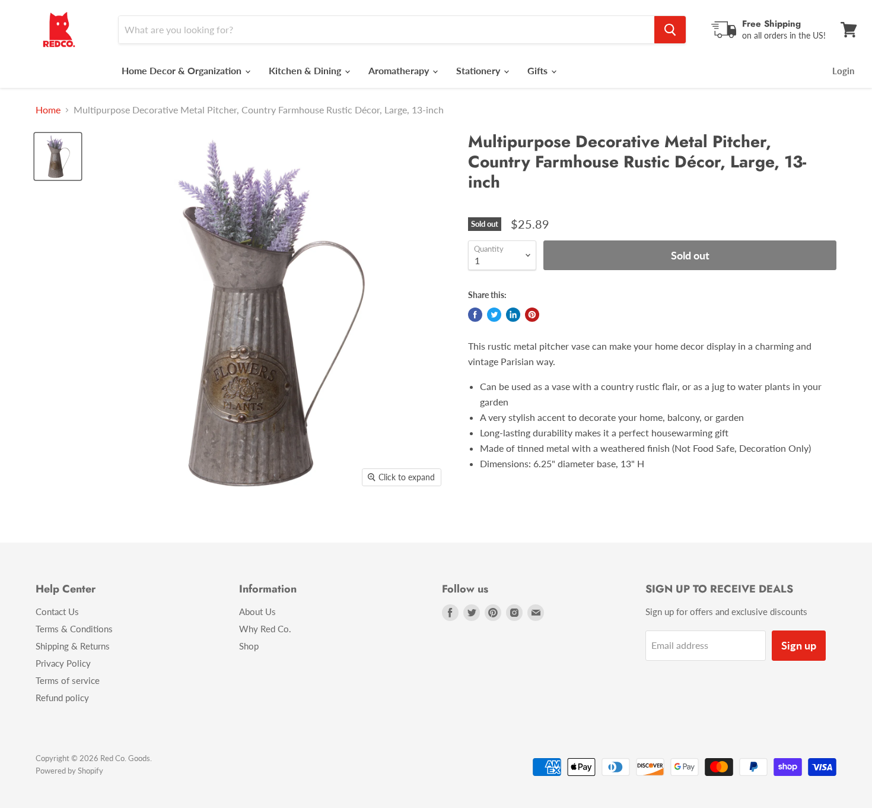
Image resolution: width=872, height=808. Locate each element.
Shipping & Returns (73, 646)
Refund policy (62, 697)
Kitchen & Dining (306, 70)
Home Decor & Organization (183, 70)
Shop (249, 646)
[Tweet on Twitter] (494, 315)
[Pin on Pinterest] (532, 315)
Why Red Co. (265, 628)
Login (843, 70)
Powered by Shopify (69, 770)
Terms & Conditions (74, 628)
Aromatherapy (399, 70)
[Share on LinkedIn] (513, 315)
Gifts (538, 70)
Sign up (798, 645)
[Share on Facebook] (475, 315)
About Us (257, 611)
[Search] (670, 29)
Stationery (479, 70)
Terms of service (68, 680)
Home (48, 109)
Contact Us (57, 611)
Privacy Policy (63, 663)
